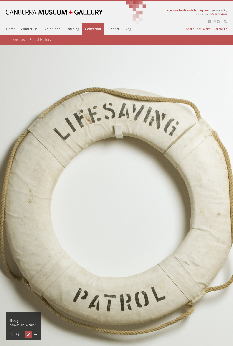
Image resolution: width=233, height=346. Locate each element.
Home (10, 29)
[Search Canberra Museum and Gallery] (223, 22)
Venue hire (203, 29)
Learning (72, 29)
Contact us (220, 29)
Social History (40, 39)
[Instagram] (217, 21)
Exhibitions (51, 29)
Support (112, 29)
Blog (128, 29)
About (190, 29)
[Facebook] (208, 21)
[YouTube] (213, 21)
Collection (93, 29)
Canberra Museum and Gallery (54, 12)
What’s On (29, 29)
